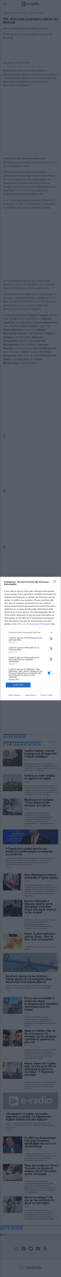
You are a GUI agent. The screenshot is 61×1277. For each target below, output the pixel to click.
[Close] (55, 582)
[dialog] (30, 638)
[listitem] (30, 632)
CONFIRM (18, 685)
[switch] (50, 638)
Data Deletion (14, 695)
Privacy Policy (46, 695)
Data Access (30, 695)
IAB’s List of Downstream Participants (34, 624)
